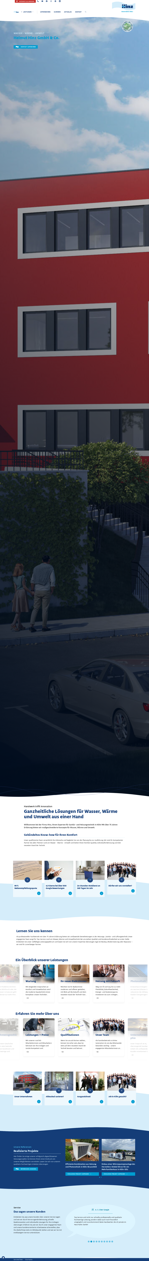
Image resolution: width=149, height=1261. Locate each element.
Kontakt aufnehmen (28, 46)
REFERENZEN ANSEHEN (28, 1169)
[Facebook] (47, 1)
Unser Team (102, 1035)
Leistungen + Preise (37, 1035)
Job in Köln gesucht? (118, 1097)
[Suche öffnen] (85, 12)
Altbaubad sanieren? (55, 1097)
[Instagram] (51, 1)
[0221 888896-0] (38, 1)
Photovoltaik (138, 981)
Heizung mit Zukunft (108, 981)
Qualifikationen (70, 1035)
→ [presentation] (145, 984)
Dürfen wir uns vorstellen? (120, 886)
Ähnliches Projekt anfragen (78, 1174)
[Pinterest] (55, 1)
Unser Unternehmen (23, 1097)
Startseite (28, 1259)
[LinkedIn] (60, 1)
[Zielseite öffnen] (27, 879)
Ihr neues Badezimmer (74, 981)
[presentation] (139, 1159)
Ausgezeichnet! (84, 1097)
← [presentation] (2, 984)
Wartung (31, 981)
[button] (99, 1177)
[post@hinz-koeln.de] (42, 1)
